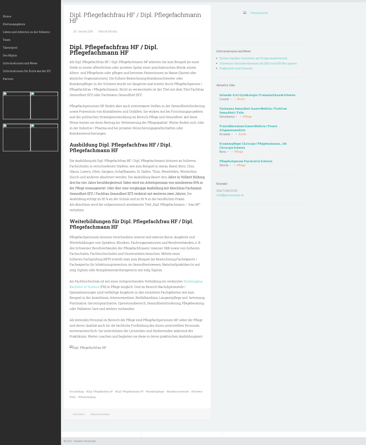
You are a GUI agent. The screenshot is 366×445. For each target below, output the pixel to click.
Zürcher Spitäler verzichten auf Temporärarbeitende (253, 58)
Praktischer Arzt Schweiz (235, 68)
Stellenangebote (14, 24)
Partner (8, 79)
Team (7, 40)
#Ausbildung (77, 391)
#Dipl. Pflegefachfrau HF (99, 391)
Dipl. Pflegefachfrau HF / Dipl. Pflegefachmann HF (135, 17)
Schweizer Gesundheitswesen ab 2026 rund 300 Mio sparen (258, 63)
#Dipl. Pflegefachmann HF (129, 391)
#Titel (73, 397)
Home (7, 16)
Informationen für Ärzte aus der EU (27, 71)
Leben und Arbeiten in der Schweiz (26, 32)
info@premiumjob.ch (230, 195)
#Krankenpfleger (155, 391)
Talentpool (10, 47)
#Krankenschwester (178, 391)
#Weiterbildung (87, 397)
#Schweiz (197, 391)
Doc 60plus (10, 55)
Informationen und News (20, 63)
